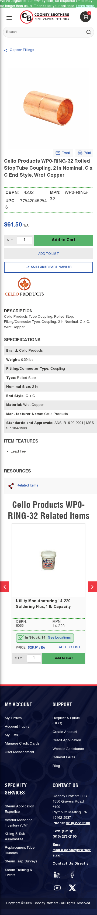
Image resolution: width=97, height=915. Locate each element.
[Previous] (4, 586)
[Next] (92, 586)
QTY (10, 240)
